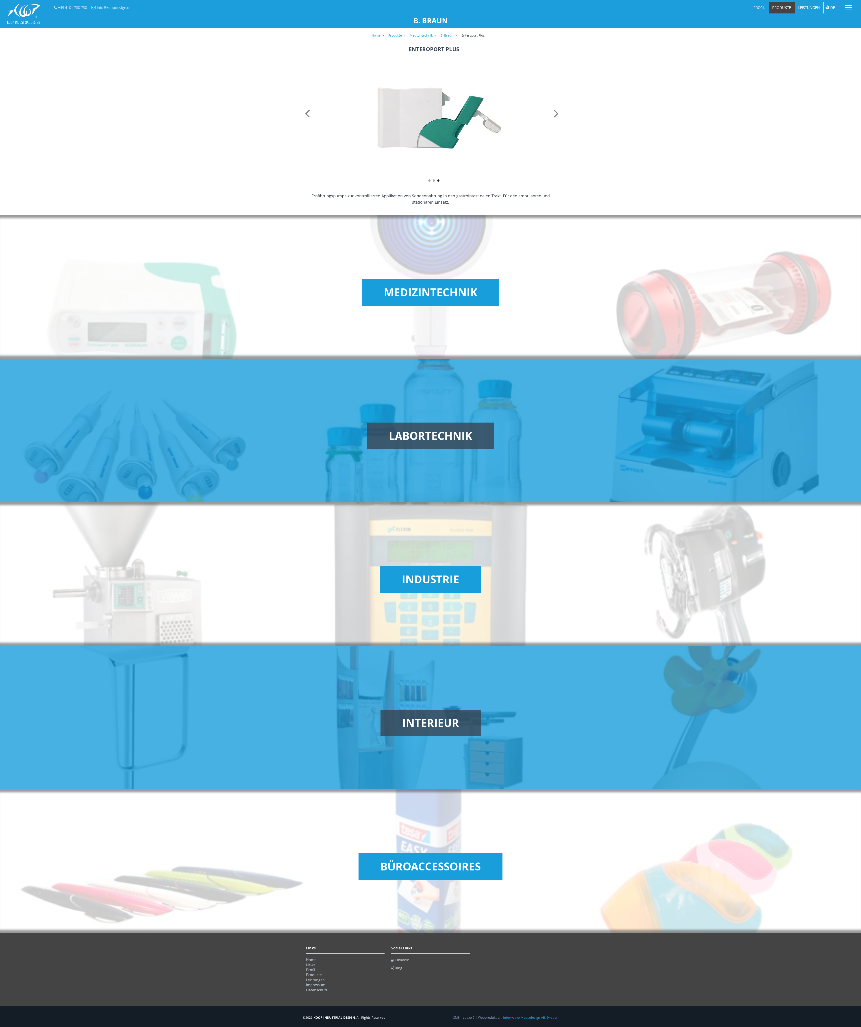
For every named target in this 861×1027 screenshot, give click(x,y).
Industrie (430, 579)
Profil (759, 7)
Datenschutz (316, 990)
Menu (848, 7)
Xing (398, 968)
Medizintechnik (421, 35)
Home (376, 35)
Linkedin (402, 959)
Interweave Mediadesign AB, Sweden (530, 1018)
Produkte (781, 7)
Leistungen (809, 7)
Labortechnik (430, 435)
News (310, 964)
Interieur (430, 722)
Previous (308, 118)
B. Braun (447, 35)
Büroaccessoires (430, 866)
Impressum (315, 984)
